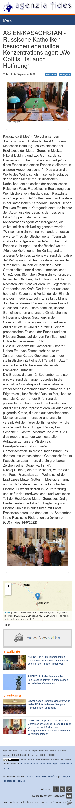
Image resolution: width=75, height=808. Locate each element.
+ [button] (8, 586)
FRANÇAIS (64, 776)
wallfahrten (51, 74)
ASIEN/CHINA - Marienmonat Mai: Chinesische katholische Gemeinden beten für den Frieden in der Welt (48, 660)
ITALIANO (29, 776)
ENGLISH (41, 776)
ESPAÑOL (53, 776)
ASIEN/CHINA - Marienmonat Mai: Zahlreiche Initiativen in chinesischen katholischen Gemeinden (48, 679)
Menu (7, 20)
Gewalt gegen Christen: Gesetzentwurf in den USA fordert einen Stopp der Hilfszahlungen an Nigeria (49, 704)
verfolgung (65, 74)
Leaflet (7, 612)
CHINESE (21, 781)
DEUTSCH (9, 781)
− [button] (8, 592)
